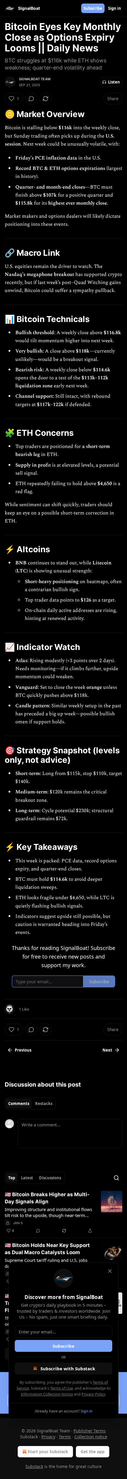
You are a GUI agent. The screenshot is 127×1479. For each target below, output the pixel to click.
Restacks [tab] (43, 1103)
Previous (23, 1050)
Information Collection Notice (47, 1394)
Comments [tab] (18, 1103)
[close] (110, 1271)
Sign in (114, 8)
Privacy (48, 1436)
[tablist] (30, 1103)
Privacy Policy (93, 1394)
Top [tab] (11, 1177)
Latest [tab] (27, 1177)
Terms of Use (61, 1388)
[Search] (116, 1178)
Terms (65, 1436)
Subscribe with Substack (67, 1368)
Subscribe (93, 8)
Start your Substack (48, 1451)
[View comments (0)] (31, 99)
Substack (34, 1466)
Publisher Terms (90, 1431)
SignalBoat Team (35, 79)
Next (107, 1050)
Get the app (93, 1451)
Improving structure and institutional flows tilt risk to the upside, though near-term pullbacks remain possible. (48, 1212)
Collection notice (90, 1436)
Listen (114, 82)
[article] (63, 1212)
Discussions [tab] (50, 1177)
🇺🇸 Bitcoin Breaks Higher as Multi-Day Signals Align (47, 1198)
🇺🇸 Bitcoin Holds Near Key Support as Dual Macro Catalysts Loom (47, 1248)
